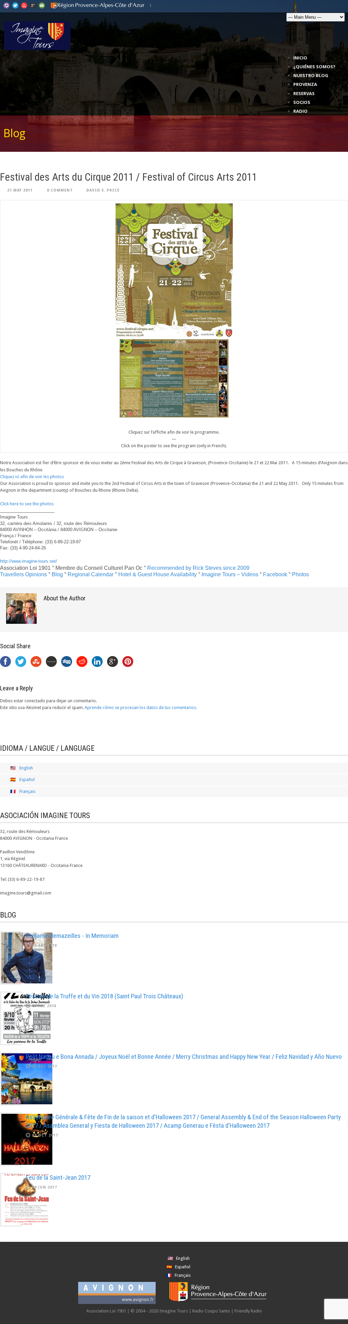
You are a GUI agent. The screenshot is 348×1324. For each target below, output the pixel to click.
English (26, 767)
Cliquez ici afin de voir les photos (32, 476)
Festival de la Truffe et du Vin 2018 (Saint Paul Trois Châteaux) (104, 996)
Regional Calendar (91, 574)
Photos (300, 574)
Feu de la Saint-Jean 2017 (58, 1177)
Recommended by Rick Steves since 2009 (198, 568)
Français (27, 791)
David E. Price (103, 190)
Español (27, 779)
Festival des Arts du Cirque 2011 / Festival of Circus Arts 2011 (128, 177)
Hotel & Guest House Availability (157, 574)
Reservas (304, 93)
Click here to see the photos (27, 503)
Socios (301, 102)
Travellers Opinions (23, 574)
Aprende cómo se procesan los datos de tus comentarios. (141, 707)
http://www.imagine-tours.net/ (28, 561)
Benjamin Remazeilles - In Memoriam (72, 936)
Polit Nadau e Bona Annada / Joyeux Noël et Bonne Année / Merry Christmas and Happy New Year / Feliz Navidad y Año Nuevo (184, 1056)
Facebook (275, 574)
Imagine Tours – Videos (230, 574)
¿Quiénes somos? (314, 67)
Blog (57, 574)
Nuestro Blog (310, 75)
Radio (300, 111)
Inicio (300, 58)
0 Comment (60, 190)
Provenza (305, 84)
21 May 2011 (20, 190)
